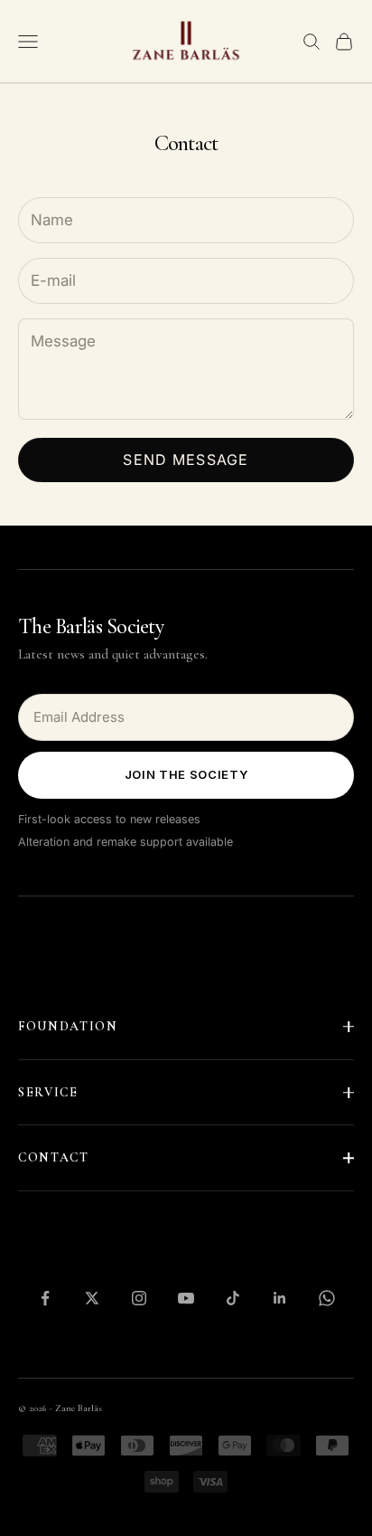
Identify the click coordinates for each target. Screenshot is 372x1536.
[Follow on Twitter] (92, 1298)
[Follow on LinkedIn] (280, 1298)
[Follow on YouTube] (186, 1298)
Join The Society (186, 774)
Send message (185, 459)
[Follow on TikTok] (233, 1298)
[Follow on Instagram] (139, 1298)
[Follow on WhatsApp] (327, 1298)
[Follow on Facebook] (45, 1298)
